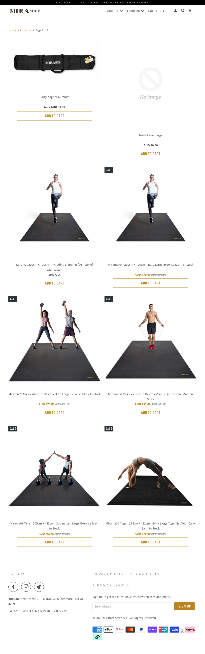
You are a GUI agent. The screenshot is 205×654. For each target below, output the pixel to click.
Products (112, 11)
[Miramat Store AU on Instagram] (27, 587)
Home (12, 30)
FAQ (150, 11)
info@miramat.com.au (23, 599)
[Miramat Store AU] (24, 11)
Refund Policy (144, 574)
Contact (162, 11)
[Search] (183, 11)
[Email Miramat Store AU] (40, 587)
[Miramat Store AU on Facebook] (14, 587)
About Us (134, 11)
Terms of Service (111, 585)
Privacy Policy (108, 574)
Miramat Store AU (115, 618)
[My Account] (176, 11)
